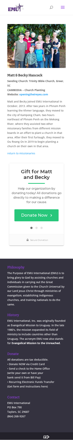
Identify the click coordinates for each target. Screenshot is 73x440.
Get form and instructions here (27, 386)
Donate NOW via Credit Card (27, 364)
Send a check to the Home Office (29, 368)
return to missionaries (21, 153)
